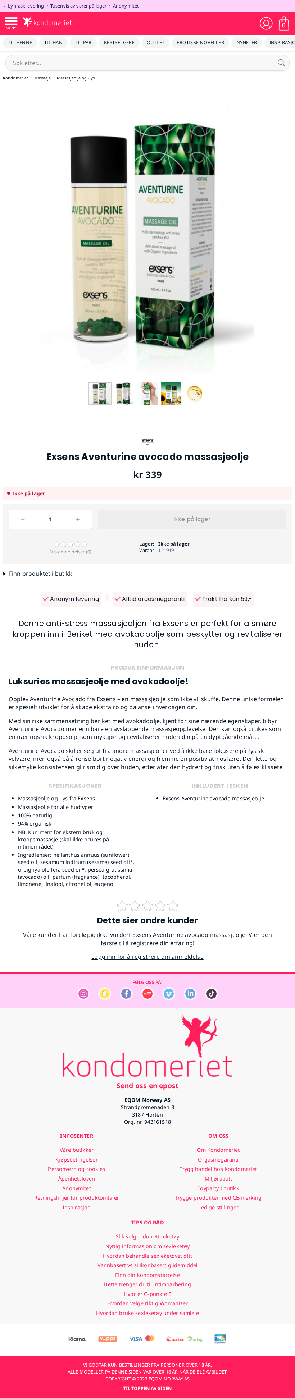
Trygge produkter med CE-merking (218, 1197)
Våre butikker (77, 1149)
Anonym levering (74, 599)
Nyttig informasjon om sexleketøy (147, 1246)
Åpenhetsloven (76, 1178)
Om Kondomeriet (218, 1149)
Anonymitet (126, 6)
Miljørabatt (218, 1178)
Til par (83, 42)
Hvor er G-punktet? (147, 1294)
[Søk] (281, 62)
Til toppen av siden (147, 1388)
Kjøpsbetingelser (76, 1159)
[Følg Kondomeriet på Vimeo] (168, 998)
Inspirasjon (77, 1207)
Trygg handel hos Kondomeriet (218, 1168)
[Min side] (266, 23)
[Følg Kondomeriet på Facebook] (126, 998)
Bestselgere (119, 42)
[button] (6, 234)
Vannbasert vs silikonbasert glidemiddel (147, 1265)
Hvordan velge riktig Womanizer (147, 1303)
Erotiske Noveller (200, 42)
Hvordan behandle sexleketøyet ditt (147, 1255)
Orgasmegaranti (218, 1159)
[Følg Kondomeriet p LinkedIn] (190, 998)
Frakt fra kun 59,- (226, 599)
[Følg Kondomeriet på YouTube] (147, 998)
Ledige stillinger (218, 1207)
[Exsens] (147, 447)
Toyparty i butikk (218, 1188)
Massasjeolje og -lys (43, 798)
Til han (53, 42)
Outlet (155, 42)
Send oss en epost (147, 1085)
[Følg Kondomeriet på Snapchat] (104, 998)
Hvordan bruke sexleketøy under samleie (147, 1313)
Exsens (86, 798)
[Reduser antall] (22, 519)
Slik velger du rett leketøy (148, 1236)
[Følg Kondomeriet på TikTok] (211, 998)
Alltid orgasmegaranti (153, 599)
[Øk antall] (77, 519)
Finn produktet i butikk (41, 574)
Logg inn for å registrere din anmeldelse (147, 957)
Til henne (20, 42)
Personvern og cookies (76, 1168)
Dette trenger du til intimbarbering (147, 1284)
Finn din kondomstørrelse (147, 1274)
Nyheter (246, 42)
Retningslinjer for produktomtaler (76, 1197)
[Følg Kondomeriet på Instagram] (83, 998)
